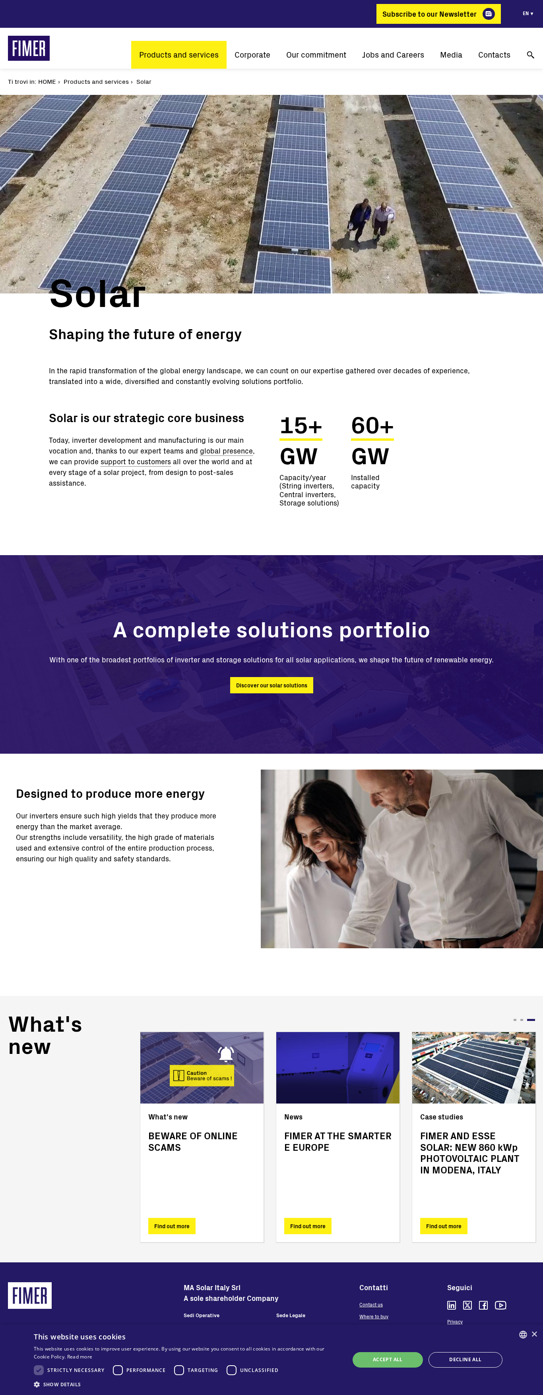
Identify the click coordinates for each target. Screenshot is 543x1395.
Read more (80, 1356)
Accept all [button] (388, 1359)
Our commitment (316, 54)
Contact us (371, 1304)
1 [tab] (518, 1020)
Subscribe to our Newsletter (429, 14)
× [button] (534, 1334)
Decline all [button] (465, 1359)
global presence (226, 450)
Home (47, 81)
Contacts (494, 54)
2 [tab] (527, 1020)
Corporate (252, 54)
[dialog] (271, 1360)
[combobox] (523, 1335)
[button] (187, 1384)
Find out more (172, 1226)
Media (451, 54)
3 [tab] (533, 1020)
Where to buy (373, 1316)
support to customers (136, 461)
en (526, 13)
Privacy (455, 1321)
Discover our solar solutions (271, 685)
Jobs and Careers (393, 54)
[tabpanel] (202, 1137)
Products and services (179, 54)
